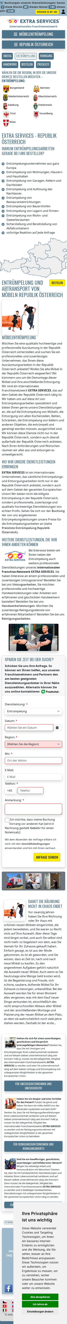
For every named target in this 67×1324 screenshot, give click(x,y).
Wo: (7, 754)
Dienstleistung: (15, 704)
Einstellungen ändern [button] (40, 1311)
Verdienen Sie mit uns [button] (47, 11)
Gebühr (35, 828)
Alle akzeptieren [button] (40, 1296)
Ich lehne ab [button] (40, 1304)
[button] (7, 56)
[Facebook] (8, 1288)
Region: (10, 737)
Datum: (10, 721)
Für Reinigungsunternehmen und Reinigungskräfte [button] (33, 1146)
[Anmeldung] (63, 11)
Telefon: (10, 784)
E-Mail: (9, 770)
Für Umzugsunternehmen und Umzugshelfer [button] (33, 1086)
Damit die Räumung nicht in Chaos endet (45, 903)
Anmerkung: (13, 800)
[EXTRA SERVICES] (33, 21)
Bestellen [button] (57, 283)
